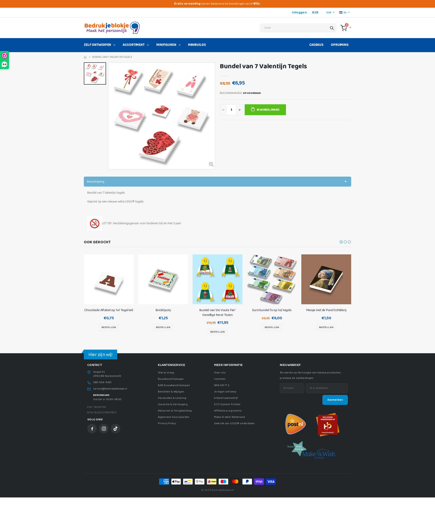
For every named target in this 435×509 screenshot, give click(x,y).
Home (85, 57)
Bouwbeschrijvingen (171, 379)
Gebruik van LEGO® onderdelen (234, 423)
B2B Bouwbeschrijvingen (174, 385)
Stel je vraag (166, 372)
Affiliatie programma (228, 410)
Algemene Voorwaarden (173, 417)
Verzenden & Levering (172, 398)
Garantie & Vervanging (172, 404)
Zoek (332, 27)
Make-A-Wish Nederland (229, 417)
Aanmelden (335, 399)
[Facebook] (92, 428)
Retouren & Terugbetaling (175, 410)
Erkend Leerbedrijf (226, 398)
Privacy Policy (167, 423)
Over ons (220, 372)
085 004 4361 (102, 382)
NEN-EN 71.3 (222, 385)
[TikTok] (115, 428)
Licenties (220, 379)
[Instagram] (104, 428)
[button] (341, 242)
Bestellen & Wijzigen (171, 391)
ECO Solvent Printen (227, 404)
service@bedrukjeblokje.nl (110, 389)
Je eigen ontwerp (225, 391)
